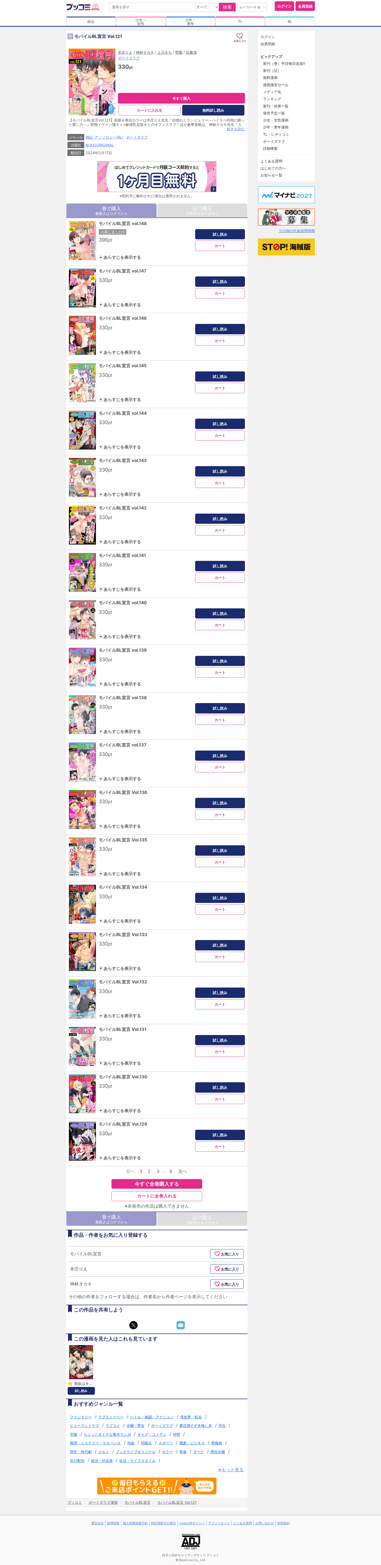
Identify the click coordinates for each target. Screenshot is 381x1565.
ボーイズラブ (129, 58)
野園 (178, 52)
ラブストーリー (111, 1417)
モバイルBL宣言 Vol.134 (123, 887)
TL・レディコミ (276, 134)
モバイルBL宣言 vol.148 (123, 223)
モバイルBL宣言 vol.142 (123, 508)
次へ (182, 1171)
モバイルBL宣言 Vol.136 (123, 792)
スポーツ (165, 1443)
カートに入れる (149, 110)
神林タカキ (145, 52)
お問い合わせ (264, 1523)
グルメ (103, 1452)
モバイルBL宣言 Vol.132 (123, 981)
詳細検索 (270, 148)
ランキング (272, 99)
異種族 (216, 1443)
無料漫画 (270, 77)
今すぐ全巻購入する (157, 1184)
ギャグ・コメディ (151, 1434)
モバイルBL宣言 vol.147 (122, 271)
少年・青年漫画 (275, 127)
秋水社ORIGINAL (100, 145)
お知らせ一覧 (271, 175)
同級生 (146, 1443)
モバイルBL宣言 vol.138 (123, 697)
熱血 (131, 1443)
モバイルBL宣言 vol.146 (123, 318)
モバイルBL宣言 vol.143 (123, 460)
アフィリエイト (219, 1523)
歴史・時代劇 (81, 1452)
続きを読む (236, 129)
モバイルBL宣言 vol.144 (123, 413)
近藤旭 (191, 52)
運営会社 (97, 1523)
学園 (73, 1434)
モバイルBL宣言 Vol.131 (122, 1029)
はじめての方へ (273, 168)
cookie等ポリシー (192, 1523)
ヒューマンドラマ (84, 1425)
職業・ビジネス (192, 1443)
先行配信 (77, 1460)
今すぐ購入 (181, 98)
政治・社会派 (102, 1460)
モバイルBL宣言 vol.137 (122, 744)
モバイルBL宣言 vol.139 (123, 650)
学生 (222, 1425)
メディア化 (272, 92)
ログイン (284, 6)
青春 (183, 1452)
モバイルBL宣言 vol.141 (122, 555)
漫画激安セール (275, 85)
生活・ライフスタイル (137, 1460)
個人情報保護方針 (135, 1523)
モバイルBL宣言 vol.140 (123, 602)
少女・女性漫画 (275, 120)
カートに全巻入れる (157, 1196)
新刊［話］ (272, 70)
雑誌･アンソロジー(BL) (104, 137)
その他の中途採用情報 (297, 230)
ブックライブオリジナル (136, 1452)
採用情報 (113, 1523)
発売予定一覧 (274, 113)
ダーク (198, 1452)
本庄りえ (125, 52)
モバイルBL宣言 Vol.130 (123, 1076)
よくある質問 (271, 161)
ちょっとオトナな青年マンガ (107, 1434)
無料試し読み (213, 110)
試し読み (220, 234)
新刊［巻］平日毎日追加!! (284, 63)
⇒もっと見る (230, 1469)
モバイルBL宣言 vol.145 (123, 365)
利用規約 (283, 1523)
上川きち (164, 52)
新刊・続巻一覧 (275, 106)
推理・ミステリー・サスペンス (95, 1443)
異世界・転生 (191, 1417)
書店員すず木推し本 (195, 1425)
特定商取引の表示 (163, 1523)
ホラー (167, 1452)
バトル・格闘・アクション (152, 1417)
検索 (227, 7)
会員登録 (305, 6)
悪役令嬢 (217, 1452)
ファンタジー (81, 1417)
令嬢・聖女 (135, 1425)
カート (220, 245)
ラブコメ (112, 1425)
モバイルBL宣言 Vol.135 (123, 839)
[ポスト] (133, 1325)
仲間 (176, 1434)
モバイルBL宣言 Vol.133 (123, 934)
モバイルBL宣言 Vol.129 (123, 1124)
